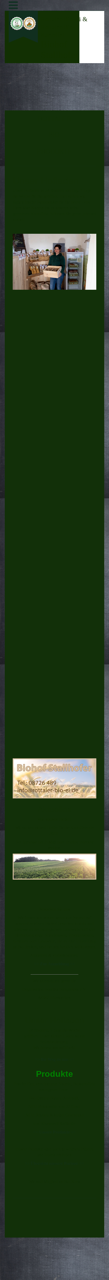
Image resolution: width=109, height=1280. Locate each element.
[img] (23, 68)
